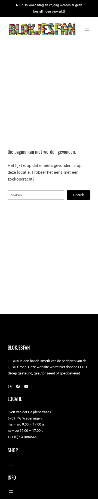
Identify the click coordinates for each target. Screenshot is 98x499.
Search (78, 195)
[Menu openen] (87, 29)
